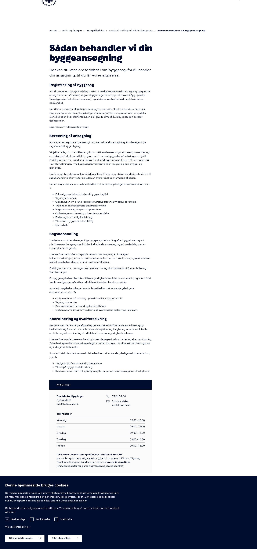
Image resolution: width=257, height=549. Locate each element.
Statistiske (66, 519)
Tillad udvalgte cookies (21, 538)
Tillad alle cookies (61, 538)
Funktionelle (43, 519)
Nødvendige (18, 519)
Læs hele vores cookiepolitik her (68, 500)
